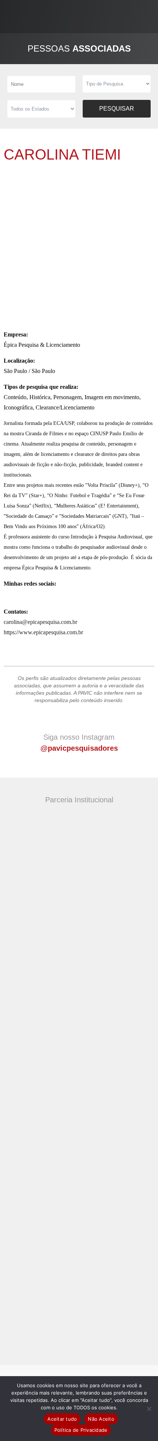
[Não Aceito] (148, 1408)
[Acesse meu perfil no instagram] (18, 596)
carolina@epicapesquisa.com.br (40, 622)
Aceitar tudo (62, 1419)
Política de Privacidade (81, 1430)
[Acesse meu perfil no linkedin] (8, 596)
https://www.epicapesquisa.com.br (43, 632)
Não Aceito (101, 1419)
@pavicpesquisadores (79, 748)
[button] (149, 16)
